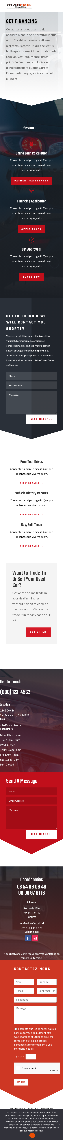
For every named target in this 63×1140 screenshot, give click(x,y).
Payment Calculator (31, 181)
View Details (30, 483)
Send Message (41, 419)
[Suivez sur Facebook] (28, 938)
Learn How (31, 277)
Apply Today (31, 229)
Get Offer (38, 632)
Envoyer (21, 1082)
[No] (59, 1124)
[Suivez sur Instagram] (35, 938)
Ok (32, 1135)
